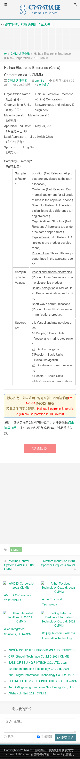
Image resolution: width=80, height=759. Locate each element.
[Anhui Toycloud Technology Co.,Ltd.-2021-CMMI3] (59, 587)
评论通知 (46, 736)
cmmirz (39, 80)
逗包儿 (69, 754)
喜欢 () (42, 448)
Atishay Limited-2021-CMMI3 (27, 693)
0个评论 (44, 84)
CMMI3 (16, 549)
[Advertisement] (40, 38)
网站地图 (55, 750)
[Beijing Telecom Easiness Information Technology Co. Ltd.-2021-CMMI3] (59, 619)
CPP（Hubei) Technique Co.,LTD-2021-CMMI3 (39, 656)
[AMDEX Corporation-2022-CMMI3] (21, 585)
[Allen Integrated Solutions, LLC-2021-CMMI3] (21, 617)
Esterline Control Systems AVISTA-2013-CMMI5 (20, 565)
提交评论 (66, 737)
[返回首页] (5, 53)
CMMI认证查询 (20, 53)
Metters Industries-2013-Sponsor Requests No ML (58, 563)
